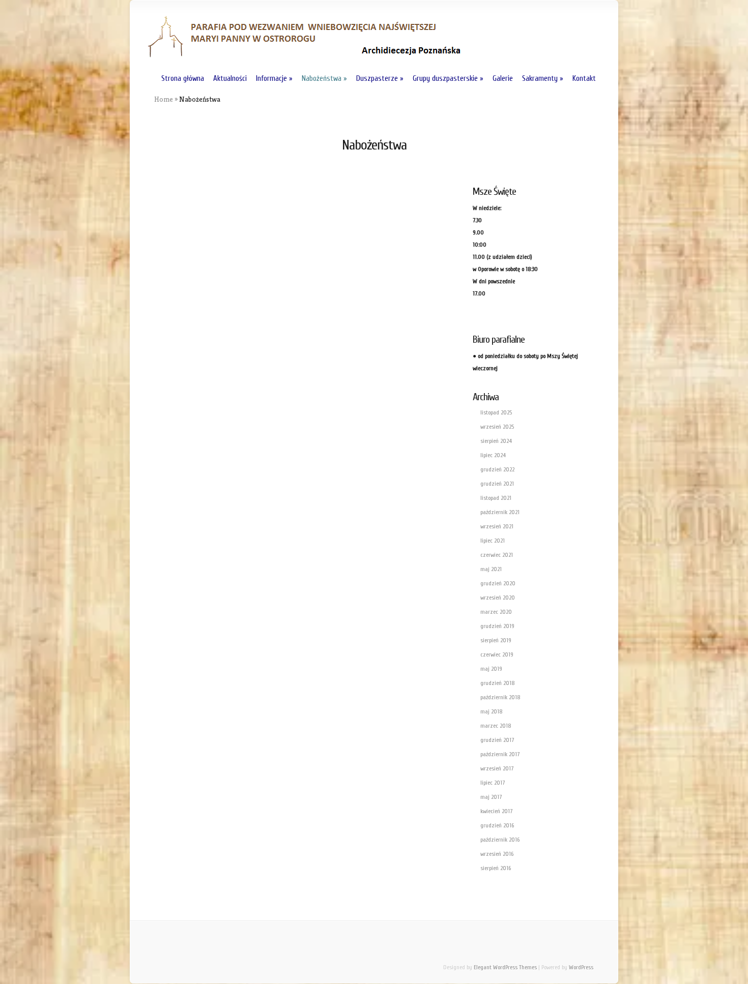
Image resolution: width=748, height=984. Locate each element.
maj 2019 (491, 668)
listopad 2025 (496, 412)
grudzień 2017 (497, 739)
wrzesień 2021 (496, 526)
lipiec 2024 (493, 455)
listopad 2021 (495, 497)
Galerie (503, 78)
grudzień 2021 (497, 483)
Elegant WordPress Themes (505, 967)
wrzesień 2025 (497, 426)
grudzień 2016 (497, 825)
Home (163, 99)
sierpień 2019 (495, 640)
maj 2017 (491, 796)
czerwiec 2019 (496, 654)
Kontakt (584, 78)
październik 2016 (500, 839)
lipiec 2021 (492, 540)
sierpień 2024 (496, 440)
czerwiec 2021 (496, 554)
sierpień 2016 (495, 868)
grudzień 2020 (497, 583)
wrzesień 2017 (496, 768)
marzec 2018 (495, 725)
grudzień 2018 (497, 683)
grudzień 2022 (497, 469)
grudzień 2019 (497, 626)
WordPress (581, 967)
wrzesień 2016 (496, 853)
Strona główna (182, 78)
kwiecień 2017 (496, 811)
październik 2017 (500, 754)
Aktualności (230, 78)
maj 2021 (491, 569)
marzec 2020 (496, 611)
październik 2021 (500, 512)
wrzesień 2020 (497, 597)
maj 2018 (491, 711)
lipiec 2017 (492, 782)
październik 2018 (500, 697)
